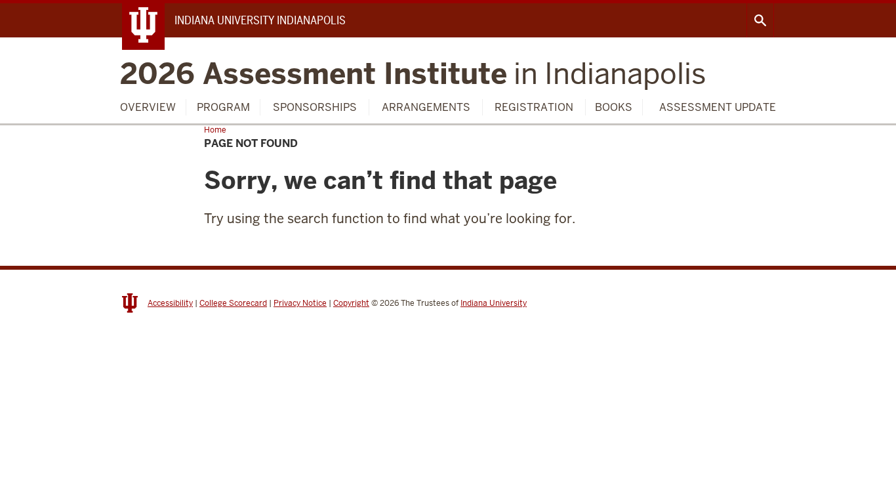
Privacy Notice (300, 303)
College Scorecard (233, 303)
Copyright (351, 303)
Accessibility (170, 303)
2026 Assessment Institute (413, 74)
